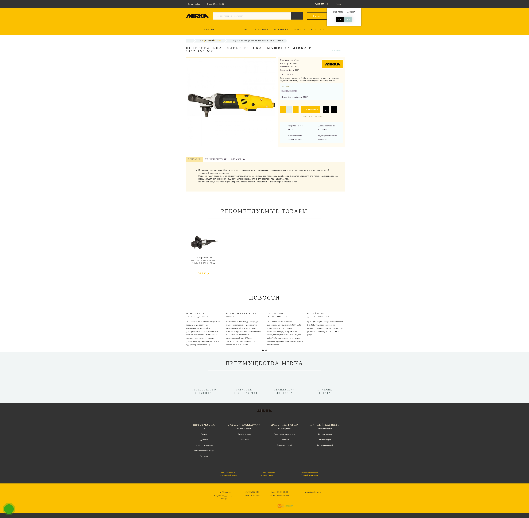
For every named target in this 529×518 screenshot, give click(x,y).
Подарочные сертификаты (284, 434)
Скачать (204, 434)
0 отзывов (336, 50)
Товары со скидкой (284, 445)
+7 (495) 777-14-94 (252, 492)
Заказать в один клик (312, 116)
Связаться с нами (244, 429)
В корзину (311, 109)
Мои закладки (325, 440)
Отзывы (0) (238, 159)
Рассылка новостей (325, 445)
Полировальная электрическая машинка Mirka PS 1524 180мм (204, 260)
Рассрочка (281, 29)
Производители (284, 429)
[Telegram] (299, 495)
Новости (300, 29)
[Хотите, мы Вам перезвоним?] (9, 509)
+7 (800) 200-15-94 (252, 496)
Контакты (318, 29)
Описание (194, 159)
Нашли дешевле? (289, 91)
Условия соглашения (204, 445)
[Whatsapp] (294, 495)
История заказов (325, 434)
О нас (245, 29)
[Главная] (189, 40)
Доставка (261, 29)
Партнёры (285, 440)
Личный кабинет (325, 429)
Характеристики (216, 159)
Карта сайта (244, 440)
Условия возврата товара (204, 451)
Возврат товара (244, 434)
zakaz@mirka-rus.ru (313, 492)
